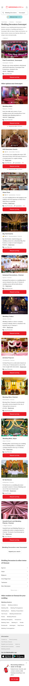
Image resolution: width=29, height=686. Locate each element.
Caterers (3, 605)
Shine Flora (6, 192)
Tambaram (4, 582)
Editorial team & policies (7, 646)
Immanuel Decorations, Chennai (13, 275)
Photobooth (4, 625)
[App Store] (7, 657)
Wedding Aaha (7, 106)
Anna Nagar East (6, 579)
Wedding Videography (7, 619)
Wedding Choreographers (8, 628)
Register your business (7, 644)
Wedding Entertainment (15, 613)
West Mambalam (5, 586)
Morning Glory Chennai (10, 397)
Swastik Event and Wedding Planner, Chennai (12, 522)
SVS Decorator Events (10, 149)
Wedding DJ (15, 622)
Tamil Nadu (4, 22)
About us (17, 644)
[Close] (26, 662)
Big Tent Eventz (8, 234)
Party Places (21, 625)
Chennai (11, 22)
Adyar (3, 571)
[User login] (26, 7)
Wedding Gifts (4, 608)
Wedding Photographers (16, 608)
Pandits (22, 622)
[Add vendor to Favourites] (25, 42)
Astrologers (12, 625)
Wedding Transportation (17, 611)
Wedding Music (5, 611)
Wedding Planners (11, 616)
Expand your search (14, 551)
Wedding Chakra (8, 316)
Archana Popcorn (8, 358)
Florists (3, 616)
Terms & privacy (13, 639)
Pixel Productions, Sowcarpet (12, 60)
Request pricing (14, 77)
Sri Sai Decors (7, 480)
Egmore (3, 568)
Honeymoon (18, 619)
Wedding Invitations (13, 605)
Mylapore (3, 575)
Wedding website (5, 649)
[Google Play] (18, 657)
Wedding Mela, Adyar (10, 438)
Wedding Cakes (5, 622)
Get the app (14, 679)
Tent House (4, 613)
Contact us (4, 639)
